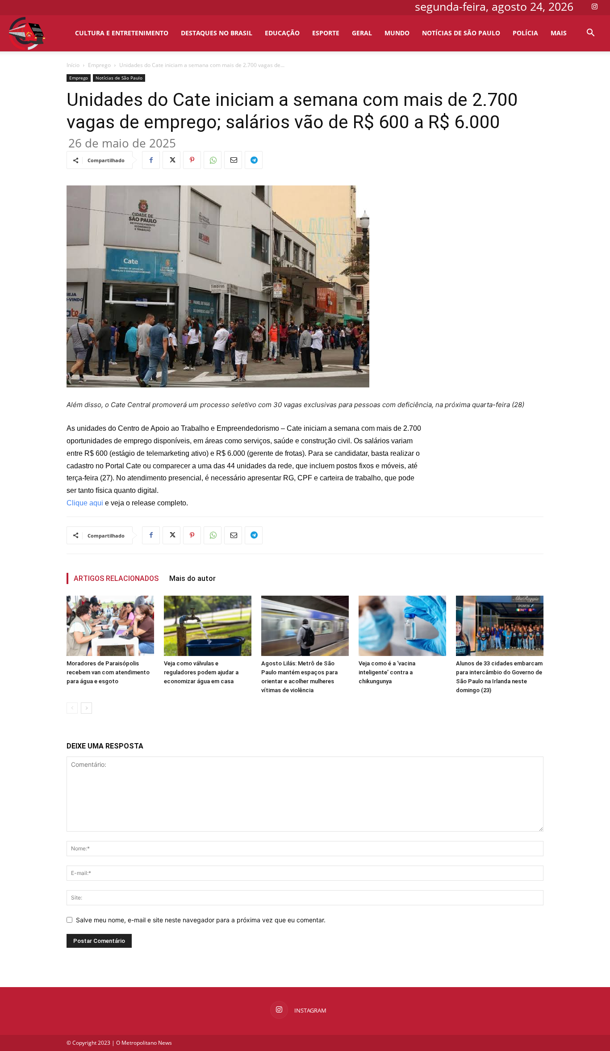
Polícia (525, 33)
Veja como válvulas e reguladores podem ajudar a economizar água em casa (201, 672)
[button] (590, 33)
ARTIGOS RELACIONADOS (116, 578)
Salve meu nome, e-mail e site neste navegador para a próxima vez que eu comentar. (201, 920)
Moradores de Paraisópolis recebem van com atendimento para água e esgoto (108, 672)
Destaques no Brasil (216, 33)
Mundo (396, 33)
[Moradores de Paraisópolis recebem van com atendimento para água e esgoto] (110, 626)
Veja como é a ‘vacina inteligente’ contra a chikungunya (387, 672)
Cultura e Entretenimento (121, 33)
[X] (171, 160)
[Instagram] (594, 6)
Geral (362, 33)
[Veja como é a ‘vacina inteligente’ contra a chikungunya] (402, 626)
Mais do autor (192, 578)
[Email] (233, 160)
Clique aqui (85, 503)
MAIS (559, 33)
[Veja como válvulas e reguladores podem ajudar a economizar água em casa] (207, 626)
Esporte (325, 33)
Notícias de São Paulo (461, 33)
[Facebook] (151, 160)
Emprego (99, 65)
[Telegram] (254, 160)
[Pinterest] (192, 160)
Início (73, 65)
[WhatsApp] (212, 160)
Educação (282, 33)
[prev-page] (72, 708)
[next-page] (86, 708)
